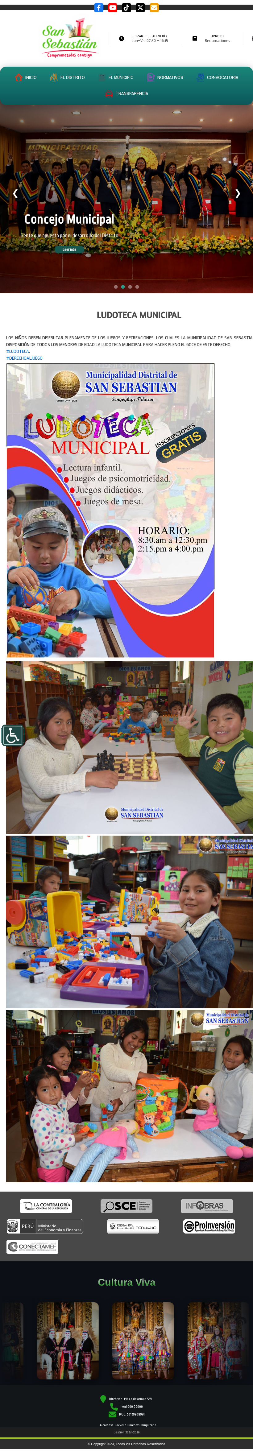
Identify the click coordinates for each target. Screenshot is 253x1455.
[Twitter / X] (140, 7)
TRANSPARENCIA (131, 93)
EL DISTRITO (72, 77)
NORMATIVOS (169, 77)
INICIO (30, 77)
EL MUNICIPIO (121, 77)
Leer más (78, 249)
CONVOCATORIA (222, 77)
